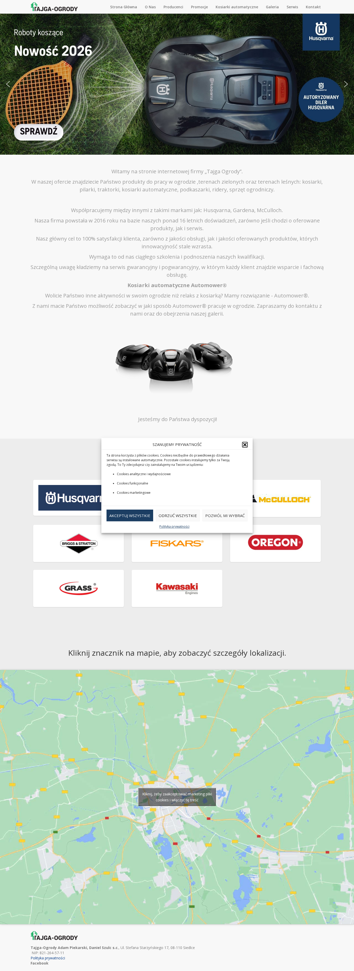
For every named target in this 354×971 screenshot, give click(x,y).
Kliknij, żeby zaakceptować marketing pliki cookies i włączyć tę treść (177, 796)
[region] (177, 84)
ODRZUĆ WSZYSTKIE (178, 515)
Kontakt (313, 6)
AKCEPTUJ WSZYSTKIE (129, 515)
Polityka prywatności (174, 527)
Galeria (272, 6)
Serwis (292, 6)
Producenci (173, 6)
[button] (244, 444)
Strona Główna (123, 6)
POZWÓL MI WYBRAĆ (225, 515)
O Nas (150, 6)
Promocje (199, 6)
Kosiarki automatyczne (237, 6)
